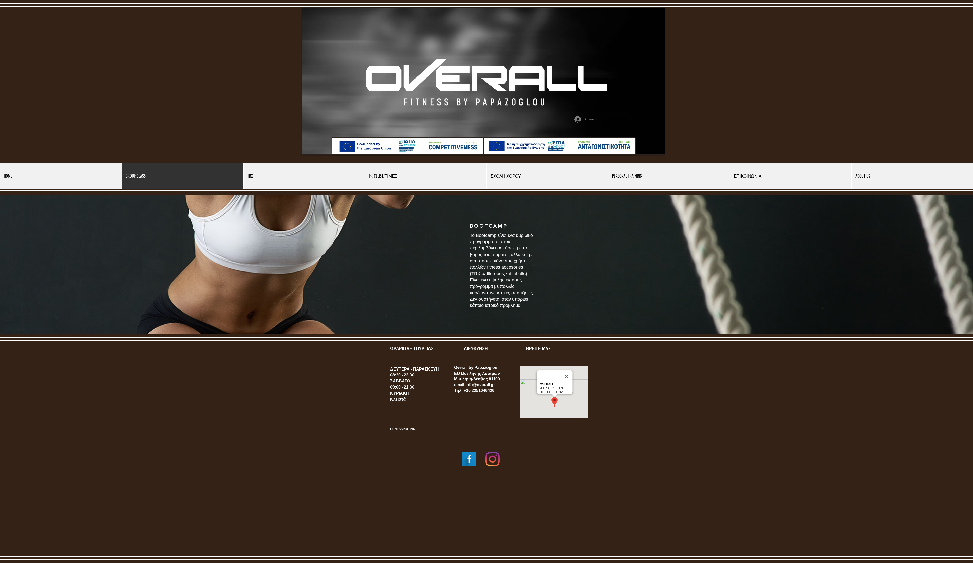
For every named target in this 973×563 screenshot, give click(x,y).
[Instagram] (492, 459)
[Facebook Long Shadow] (469, 459)
